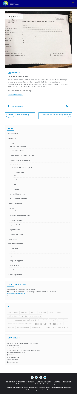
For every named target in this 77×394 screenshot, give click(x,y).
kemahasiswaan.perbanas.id (16, 293)
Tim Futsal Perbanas (37, 327)
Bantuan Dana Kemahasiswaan (20, 216)
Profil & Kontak (13, 248)
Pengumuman (12, 239)
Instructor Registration (15, 203)
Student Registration (15, 275)
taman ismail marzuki (23, 327)
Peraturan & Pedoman (15, 244)
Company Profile (13, 134)
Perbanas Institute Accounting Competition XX (57, 116)
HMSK (58, 312)
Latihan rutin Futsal (35, 316)
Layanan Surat (15, 230)
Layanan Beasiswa (16, 225)
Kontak (12, 251)
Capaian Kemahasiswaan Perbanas (22, 155)
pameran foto (63, 320)
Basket (16, 180)
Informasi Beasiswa (16, 165)
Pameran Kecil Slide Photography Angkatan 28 (17, 116)
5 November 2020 (14, 72)
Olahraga (53, 320)
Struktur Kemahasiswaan (18, 270)
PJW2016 (11, 327)
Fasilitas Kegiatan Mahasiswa (20, 160)
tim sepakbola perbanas (57, 327)
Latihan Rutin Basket (17, 316)
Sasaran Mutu (14, 265)
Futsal (16, 185)
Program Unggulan (16, 261)
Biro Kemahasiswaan (16, 106)
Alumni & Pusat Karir (17, 151)
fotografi (33, 312)
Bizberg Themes (47, 390)
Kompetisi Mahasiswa (17, 194)
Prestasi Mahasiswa (16, 234)
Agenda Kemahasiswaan (18, 146)
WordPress (28, 390)
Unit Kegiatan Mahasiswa (18, 199)
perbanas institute (48, 323)
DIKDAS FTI (24, 312)
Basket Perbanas (12, 312)
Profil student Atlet (18, 172)
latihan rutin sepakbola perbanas (22, 320)
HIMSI (51, 312)
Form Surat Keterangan (15, 95)
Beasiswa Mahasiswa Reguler (22, 168)
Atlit (15, 175)
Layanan (11, 208)
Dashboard (12, 138)
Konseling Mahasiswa (17, 220)
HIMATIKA (42, 312)
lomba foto (43, 320)
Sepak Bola (17, 189)
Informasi (11, 143)
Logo (11, 256)
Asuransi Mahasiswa (17, 211)
